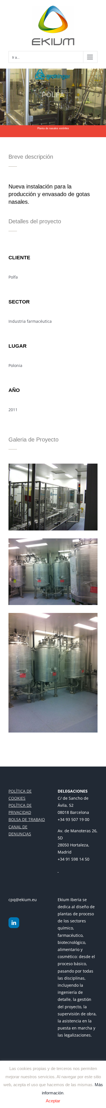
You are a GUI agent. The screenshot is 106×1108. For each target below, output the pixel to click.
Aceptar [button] (53, 1100)
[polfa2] (53, 465)
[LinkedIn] (13, 922)
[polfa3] (53, 540)
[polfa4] (53, 614)
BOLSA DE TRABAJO (26, 819)
